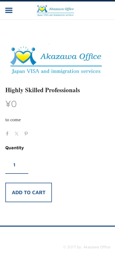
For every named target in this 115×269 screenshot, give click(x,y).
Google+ (36, 131)
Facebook (8, 133)
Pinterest (27, 133)
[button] (28, 192)
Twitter (18, 133)
